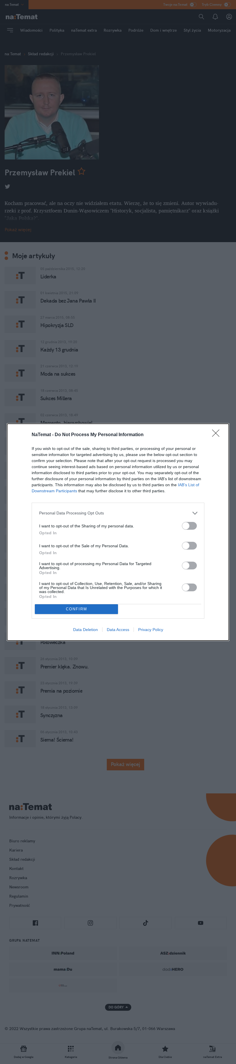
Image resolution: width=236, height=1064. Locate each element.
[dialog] (118, 532)
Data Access (118, 629)
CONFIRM (76, 609)
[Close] (217, 435)
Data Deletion (85, 629)
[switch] (189, 526)
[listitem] (118, 513)
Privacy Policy (150, 629)
